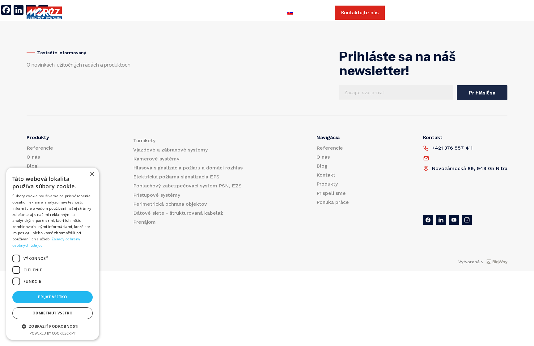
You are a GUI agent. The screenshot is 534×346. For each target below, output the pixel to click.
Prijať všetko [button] (52, 297)
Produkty (88, 12)
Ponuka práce (265, 12)
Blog (169, 12)
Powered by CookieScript (53, 333)
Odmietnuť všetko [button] (52, 313)
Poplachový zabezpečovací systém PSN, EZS (187, 186)
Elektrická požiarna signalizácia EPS (176, 177)
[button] (52, 326)
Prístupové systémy (156, 195)
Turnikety (144, 140)
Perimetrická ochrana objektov (170, 204)
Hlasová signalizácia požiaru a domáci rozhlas (188, 168)
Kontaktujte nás (360, 12)
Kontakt (193, 12)
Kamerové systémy (156, 159)
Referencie (120, 12)
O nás (148, 12)
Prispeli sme (225, 12)
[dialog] (52, 254)
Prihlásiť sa (482, 93)
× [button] (92, 174)
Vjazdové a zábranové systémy (170, 150)
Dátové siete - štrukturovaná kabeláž (178, 213)
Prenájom (144, 222)
